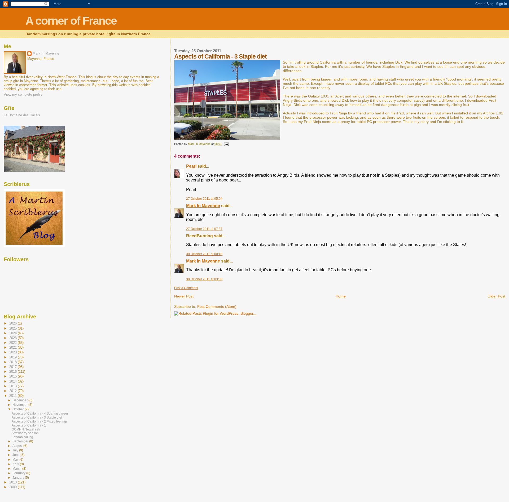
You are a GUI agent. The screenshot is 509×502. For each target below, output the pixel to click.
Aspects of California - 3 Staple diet (37, 417)
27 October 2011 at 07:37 (204, 229)
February (19, 473)
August (17, 446)
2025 (13, 328)
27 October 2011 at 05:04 (204, 199)
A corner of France (71, 21)
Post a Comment (186, 288)
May (15, 459)
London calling (22, 437)
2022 (13, 343)
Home (341, 296)
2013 (13, 386)
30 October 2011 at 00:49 (204, 254)
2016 (13, 372)
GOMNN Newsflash (26, 429)
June (16, 455)
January (18, 477)
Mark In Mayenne (203, 205)
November (20, 405)
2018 (13, 362)
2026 (13, 323)
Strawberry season (25, 433)
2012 (13, 391)
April (16, 464)
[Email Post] (226, 143)
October (18, 409)
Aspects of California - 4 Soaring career (40, 413)
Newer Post (184, 296)
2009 (13, 487)
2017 (13, 367)
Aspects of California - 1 (29, 425)
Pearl (191, 166)
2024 (13, 333)
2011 (13, 396)
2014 (13, 381)
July (15, 450)
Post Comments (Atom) (216, 306)
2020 (13, 352)
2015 (13, 376)
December (20, 400)
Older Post (496, 296)
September (20, 441)
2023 (13, 338)
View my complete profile (23, 94)
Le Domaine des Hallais (22, 115)
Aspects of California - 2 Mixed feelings (40, 421)
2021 (13, 347)
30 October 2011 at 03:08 (204, 279)
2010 (13, 482)
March (17, 468)
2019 (13, 357)
